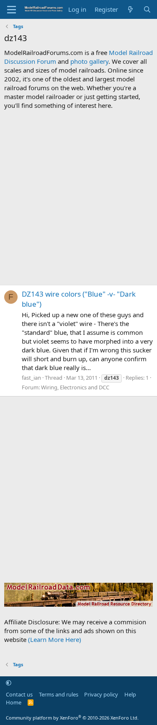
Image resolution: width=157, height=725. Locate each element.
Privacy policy (101, 694)
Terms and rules (58, 694)
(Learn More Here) (54, 639)
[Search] (147, 9)
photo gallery (89, 61)
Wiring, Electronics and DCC (75, 387)
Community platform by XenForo (72, 718)
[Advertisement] (78, 197)
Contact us (19, 694)
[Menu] (11, 9)
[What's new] (130, 9)
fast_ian (31, 377)
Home (13, 702)
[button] (8, 682)
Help (130, 694)
